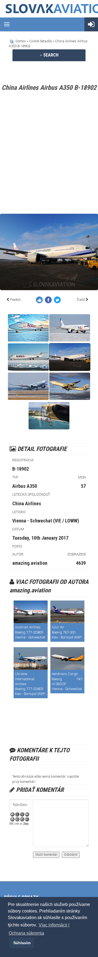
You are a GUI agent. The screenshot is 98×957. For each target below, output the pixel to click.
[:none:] (12, 819)
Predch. (16, 300)
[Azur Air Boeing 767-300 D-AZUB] (67, 612)
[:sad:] (22, 819)
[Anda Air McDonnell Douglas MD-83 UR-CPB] (28, 328)
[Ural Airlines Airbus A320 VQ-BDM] (69, 328)
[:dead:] (27, 819)
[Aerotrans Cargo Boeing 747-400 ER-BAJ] (67, 658)
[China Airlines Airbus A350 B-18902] (69, 357)
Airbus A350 (24, 486)
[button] (9, 943)
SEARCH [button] (50, 55)
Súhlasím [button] (21, 943)
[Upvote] (40, 301)
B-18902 (20, 469)
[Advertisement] (49, 154)
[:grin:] (22, 814)
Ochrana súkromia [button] (26, 933)
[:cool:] (17, 814)
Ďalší (81, 300)
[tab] (49, 55)
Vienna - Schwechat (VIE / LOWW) (45, 521)
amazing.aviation (29, 563)
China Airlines (26, 503)
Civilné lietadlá (40, 41)
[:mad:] (17, 819)
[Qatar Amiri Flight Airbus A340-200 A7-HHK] (69, 386)
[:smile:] (12, 814)
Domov (21, 41)
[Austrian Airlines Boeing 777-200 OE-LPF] (31, 612)
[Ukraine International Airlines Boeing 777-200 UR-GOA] (31, 658)
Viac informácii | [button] (54, 925)
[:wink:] (27, 814)
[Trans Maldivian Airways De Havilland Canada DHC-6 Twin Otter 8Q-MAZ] (49, 416)
